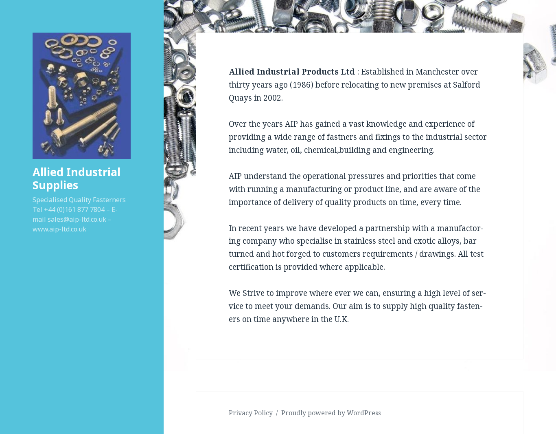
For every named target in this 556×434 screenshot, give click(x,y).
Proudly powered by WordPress (331, 412)
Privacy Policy (251, 412)
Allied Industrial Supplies (76, 178)
